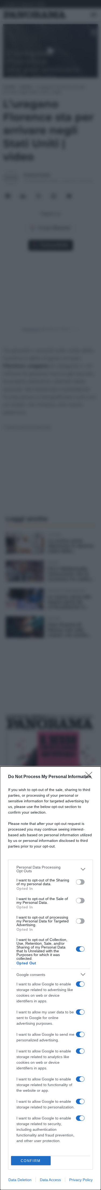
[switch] (80, 882)
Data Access (50, 1180)
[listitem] (50, 869)
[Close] (90, 777)
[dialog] (50, 978)
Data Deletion (20, 1180)
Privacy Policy (81, 1180)
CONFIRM (31, 1161)
